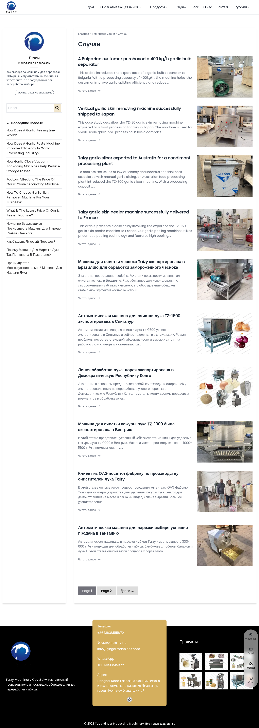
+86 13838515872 (110, 632)
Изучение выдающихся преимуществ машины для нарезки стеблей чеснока (34, 228)
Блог (194, 7)
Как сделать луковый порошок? (30, 241)
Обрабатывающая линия (119, 7)
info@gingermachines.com (118, 649)
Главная (83, 34)
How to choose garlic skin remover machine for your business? (27, 197)
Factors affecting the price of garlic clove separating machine (32, 182)
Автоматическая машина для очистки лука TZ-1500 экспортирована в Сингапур (129, 318)
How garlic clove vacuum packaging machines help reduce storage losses (33, 166)
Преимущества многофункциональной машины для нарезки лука (34, 268)
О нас (207, 7)
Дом (91, 7)
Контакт (222, 7)
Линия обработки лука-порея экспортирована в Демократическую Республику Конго (126, 372)
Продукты (157, 7)
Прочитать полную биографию (34, 92)
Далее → (127, 590)
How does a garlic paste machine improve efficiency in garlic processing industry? (33, 148)
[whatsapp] (129, 699)
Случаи (181, 7)
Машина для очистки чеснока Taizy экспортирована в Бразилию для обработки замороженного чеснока (131, 264)
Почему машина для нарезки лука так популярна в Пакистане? (32, 252)
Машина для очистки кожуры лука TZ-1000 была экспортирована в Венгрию (126, 426)
